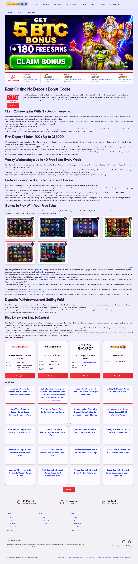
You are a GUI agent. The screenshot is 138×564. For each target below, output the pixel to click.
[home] (17, 7)
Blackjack (61, 557)
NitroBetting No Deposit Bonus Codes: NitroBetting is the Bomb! (85, 392)
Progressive (77, 524)
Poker (84, 4)
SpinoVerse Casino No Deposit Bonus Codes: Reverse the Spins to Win (20, 412)
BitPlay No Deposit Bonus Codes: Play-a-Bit (118, 390)
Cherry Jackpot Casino (89, 362)
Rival (11, 517)
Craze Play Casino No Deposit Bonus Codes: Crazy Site (52, 453)
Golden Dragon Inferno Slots (44, 274)
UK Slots (46, 4)
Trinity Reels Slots (50, 279)
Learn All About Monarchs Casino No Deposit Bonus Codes (20, 473)
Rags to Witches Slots (34, 284)
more (131, 267)
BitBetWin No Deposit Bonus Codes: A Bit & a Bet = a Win (20, 430)
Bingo (92, 4)
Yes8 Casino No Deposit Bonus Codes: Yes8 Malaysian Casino (52, 473)
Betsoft (63, 211)
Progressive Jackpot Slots (74, 557)
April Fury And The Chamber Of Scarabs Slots (38, 289)
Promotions (45, 520)
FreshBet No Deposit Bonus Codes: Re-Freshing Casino (52, 410)
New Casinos (57, 4)
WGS (11, 520)
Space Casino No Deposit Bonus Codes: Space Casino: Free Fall (118, 473)
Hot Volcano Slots (121, 79)
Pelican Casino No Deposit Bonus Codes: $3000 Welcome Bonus (118, 412)
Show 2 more (11, 530)
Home (10, 12)
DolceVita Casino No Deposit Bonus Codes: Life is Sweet (52, 432)
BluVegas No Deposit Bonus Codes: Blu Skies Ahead (118, 430)
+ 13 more (25, 370)
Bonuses (102, 4)
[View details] (32, 218)
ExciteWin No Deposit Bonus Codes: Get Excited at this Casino (20, 453)
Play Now (13, 105)
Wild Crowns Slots (26, 79)
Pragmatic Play (14, 527)
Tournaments (114, 4)
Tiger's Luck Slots (40, 270)
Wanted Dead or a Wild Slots (70, 79)
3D (74, 520)
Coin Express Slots (47, 79)
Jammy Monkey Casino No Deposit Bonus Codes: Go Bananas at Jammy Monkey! (85, 412)
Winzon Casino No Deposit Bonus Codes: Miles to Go (85, 471)
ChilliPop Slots (40, 294)
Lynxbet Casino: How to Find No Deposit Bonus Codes (118, 451)
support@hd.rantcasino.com (46, 312)
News (19, 12)
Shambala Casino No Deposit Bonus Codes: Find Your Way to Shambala (20, 392)
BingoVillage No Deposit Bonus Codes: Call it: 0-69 (85, 430)
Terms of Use (90, 557)
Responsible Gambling (104, 557)
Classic (76, 517)
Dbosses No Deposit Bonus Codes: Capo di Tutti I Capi (85, 451)
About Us (128, 557)
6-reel (76, 527)
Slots (36, 4)
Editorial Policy (118, 557)
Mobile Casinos (72, 4)
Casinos (9, 514)
